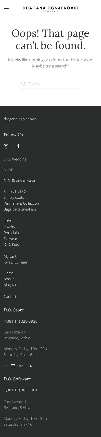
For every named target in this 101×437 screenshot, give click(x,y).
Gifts (7, 220)
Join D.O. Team (16, 262)
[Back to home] (50, 8)
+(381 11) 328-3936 (21, 321)
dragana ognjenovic (20, 118)
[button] (6, 8)
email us (24, 366)
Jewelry (9, 226)
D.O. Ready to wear (20, 180)
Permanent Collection (21, 203)
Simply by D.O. (15, 191)
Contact (10, 296)
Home (9, 272)
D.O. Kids (11, 244)
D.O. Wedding (15, 159)
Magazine (11, 284)
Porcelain (11, 232)
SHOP (8, 169)
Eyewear (10, 238)
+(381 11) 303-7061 (21, 389)
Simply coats (14, 197)
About (9, 278)
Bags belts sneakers (20, 209)
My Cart (10, 256)
